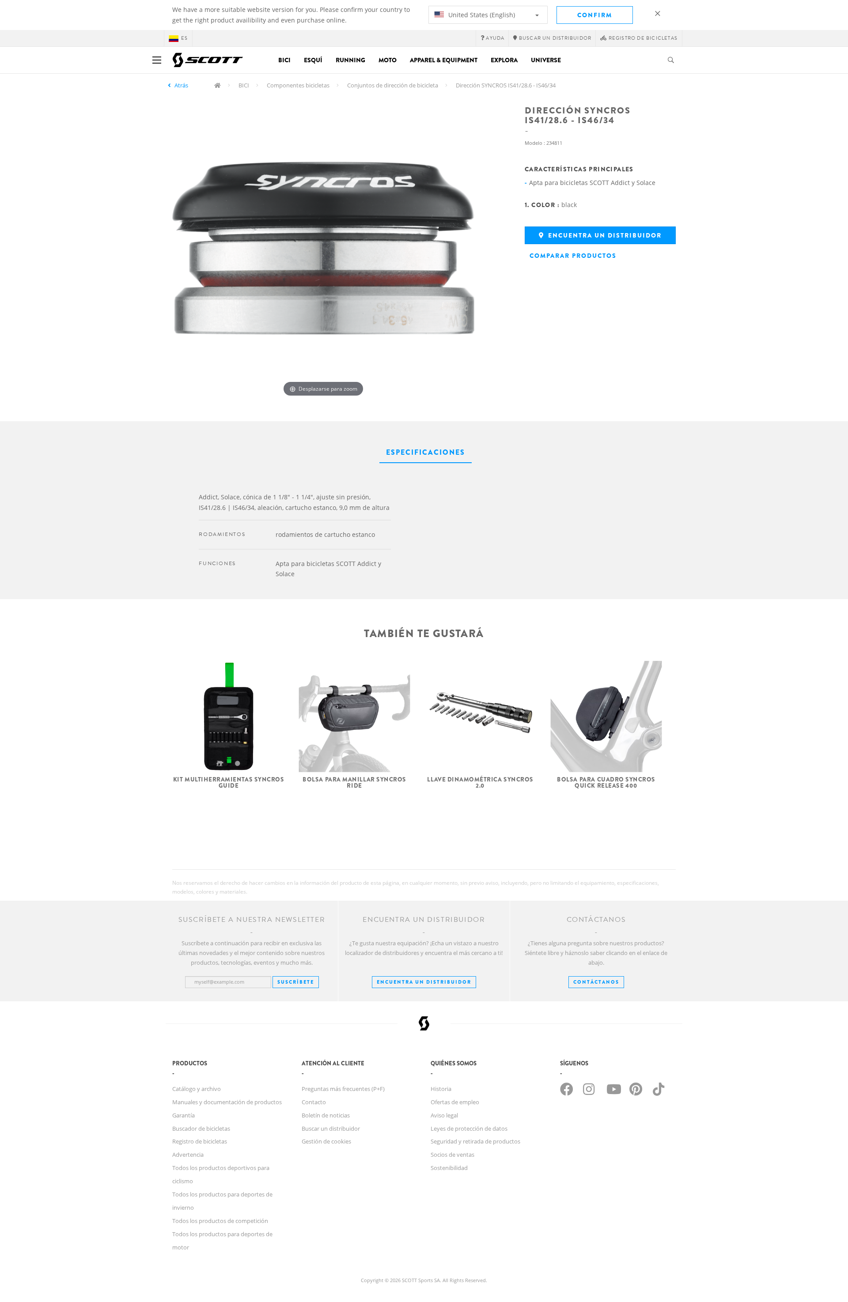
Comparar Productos (573, 255)
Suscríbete (295, 981)
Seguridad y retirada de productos (475, 1141)
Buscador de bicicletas (201, 1128)
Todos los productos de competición (220, 1221)
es (184, 38)
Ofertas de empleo (455, 1102)
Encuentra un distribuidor (604, 235)
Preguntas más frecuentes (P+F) (343, 1089)
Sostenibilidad (449, 1168)
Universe (546, 60)
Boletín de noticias (326, 1115)
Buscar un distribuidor (331, 1128)
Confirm (594, 15)
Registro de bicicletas (199, 1141)
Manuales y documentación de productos (227, 1102)
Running (350, 60)
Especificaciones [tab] (425, 452)
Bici (284, 60)
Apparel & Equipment (443, 60)
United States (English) (481, 15)
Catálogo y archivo (196, 1089)
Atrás (181, 85)
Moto (388, 60)
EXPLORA (504, 60)
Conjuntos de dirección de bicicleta (392, 85)
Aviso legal (444, 1115)
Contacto (314, 1102)
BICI (243, 85)
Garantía (183, 1115)
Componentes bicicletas (298, 85)
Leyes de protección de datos (469, 1128)
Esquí (313, 60)
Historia (441, 1089)
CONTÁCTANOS (596, 981)
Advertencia (188, 1155)
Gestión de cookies (326, 1141)
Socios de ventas (452, 1155)
